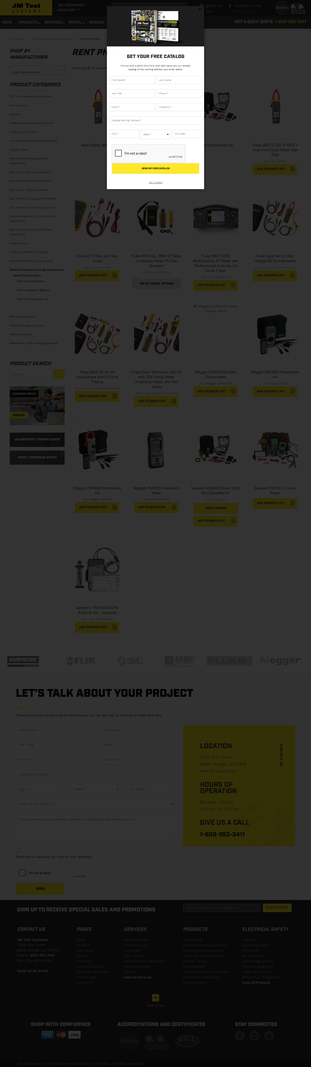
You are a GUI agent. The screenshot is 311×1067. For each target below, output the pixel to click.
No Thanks (155, 182)
